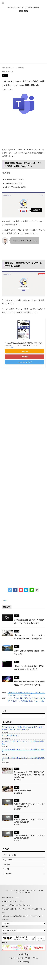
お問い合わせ (20, 890)
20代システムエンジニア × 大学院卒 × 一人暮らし (23, 958)
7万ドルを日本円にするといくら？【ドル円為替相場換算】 (23, 759)
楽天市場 (25, 357)
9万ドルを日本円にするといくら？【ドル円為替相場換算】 (23, 742)
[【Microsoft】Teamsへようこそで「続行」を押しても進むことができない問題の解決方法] (26, 590)
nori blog (23, 11)
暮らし (6, 600)
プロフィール (31, 890)
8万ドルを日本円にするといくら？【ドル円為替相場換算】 (23, 751)
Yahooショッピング (25, 362)
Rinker (12, 347)
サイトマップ (9, 890)
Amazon (25, 351)
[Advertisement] (23, 39)
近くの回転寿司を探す (10, 735)
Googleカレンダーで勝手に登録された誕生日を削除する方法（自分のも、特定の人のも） (23, 728)
